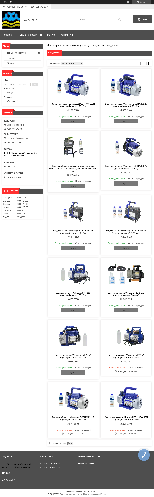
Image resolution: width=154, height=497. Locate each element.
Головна (7, 35)
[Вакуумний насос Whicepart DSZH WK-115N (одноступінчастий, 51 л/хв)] (126, 399)
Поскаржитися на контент (71, 494)
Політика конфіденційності (94, 494)
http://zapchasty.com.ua (17, 138)
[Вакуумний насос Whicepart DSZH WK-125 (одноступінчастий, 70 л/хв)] (126, 85)
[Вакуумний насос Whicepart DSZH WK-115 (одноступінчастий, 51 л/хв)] (73, 399)
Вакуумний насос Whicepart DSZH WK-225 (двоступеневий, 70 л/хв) (126, 167)
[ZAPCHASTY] (11, 20)
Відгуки (10, 63)
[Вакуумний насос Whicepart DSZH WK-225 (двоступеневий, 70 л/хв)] (126, 147)
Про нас (50, 35)
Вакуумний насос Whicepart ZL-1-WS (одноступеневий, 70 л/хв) (126, 294)
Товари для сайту (80, 45)
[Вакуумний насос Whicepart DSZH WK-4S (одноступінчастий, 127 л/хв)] (126, 212)
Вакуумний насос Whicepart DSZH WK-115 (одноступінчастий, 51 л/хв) (73, 418)
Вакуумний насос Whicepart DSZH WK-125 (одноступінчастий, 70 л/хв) (126, 105)
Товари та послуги (28, 35)
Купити (73, 121)
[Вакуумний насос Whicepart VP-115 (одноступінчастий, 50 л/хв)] (73, 274)
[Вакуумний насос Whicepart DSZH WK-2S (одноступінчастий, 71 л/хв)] (73, 212)
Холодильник (97, 45)
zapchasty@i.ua (14, 142)
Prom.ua (91, 491)
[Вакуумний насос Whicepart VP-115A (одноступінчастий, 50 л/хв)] (126, 336)
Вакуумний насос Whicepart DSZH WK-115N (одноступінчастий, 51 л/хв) (126, 418)
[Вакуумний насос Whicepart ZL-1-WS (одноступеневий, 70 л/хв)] (126, 274)
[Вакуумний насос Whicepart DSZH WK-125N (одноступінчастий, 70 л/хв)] (73, 85)
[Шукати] (119, 19)
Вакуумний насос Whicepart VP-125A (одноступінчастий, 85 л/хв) (73, 356)
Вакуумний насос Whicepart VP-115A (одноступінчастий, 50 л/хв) (126, 356)
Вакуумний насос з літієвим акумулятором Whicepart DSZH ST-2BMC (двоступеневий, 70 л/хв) (73, 168)
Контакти (66, 35)
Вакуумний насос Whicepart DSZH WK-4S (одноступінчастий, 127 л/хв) (126, 231)
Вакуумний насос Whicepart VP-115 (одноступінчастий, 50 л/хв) (73, 294)
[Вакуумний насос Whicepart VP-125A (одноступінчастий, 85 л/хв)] (73, 336)
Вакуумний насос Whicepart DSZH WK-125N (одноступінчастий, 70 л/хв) (73, 105)
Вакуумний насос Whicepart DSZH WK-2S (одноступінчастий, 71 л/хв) (73, 231)
